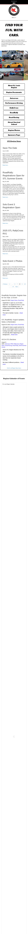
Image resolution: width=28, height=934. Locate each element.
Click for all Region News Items (14, 368)
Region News (14, 300)
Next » (17, 286)
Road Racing (8, 345)
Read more (14, 334)
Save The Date (10, 148)
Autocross (7, 343)
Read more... (6, 165)
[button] (14, 384)
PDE (12, 343)
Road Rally (21, 300)
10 (24, 284)
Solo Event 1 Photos (12, 261)
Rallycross (16, 343)
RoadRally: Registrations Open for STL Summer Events (13, 175)
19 (13, 286)
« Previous (5, 284)
